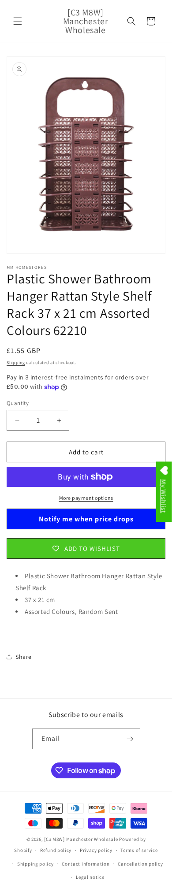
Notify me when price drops (86, 519)
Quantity (18, 403)
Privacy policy (96, 850)
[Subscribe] (130, 739)
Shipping (16, 362)
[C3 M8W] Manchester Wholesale (81, 839)
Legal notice (90, 877)
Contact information (85, 864)
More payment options (86, 497)
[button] (17, 21)
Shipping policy (35, 864)
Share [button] (23, 657)
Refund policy (55, 850)
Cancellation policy (140, 864)
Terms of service (138, 850)
